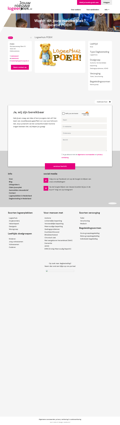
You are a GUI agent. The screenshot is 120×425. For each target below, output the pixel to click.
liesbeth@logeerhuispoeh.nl (20, 61)
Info (106, 10)
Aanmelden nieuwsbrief (18, 190)
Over (11, 179)
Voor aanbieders (92, 10)
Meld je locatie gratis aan (89, 2)
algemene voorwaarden (86, 155)
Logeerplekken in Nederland (20, 196)
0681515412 (15, 58)
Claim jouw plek (15, 187)
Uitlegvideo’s (14, 184)
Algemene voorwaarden (47, 419)
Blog (10, 182)
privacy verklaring (62, 419)
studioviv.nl (67, 422)
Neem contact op (20, 67)
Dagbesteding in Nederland (20, 198)
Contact (12, 193)
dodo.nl (55, 422)
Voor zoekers (76, 10)
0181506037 (15, 56)
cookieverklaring (75, 419)
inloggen (106, 2)
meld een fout (102, 102)
